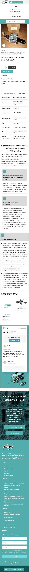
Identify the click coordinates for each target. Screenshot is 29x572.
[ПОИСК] (26, 21)
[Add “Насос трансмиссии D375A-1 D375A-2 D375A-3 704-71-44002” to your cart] (24, 301)
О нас (5, 467)
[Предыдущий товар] (2, 86)
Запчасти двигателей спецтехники (14, 483)
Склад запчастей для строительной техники (12, 52)
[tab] (10, 93)
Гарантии (6, 473)
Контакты (6, 471)
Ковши (6, 487)
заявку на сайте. (10, 161)
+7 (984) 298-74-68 (14, 160)
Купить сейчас (7, 71)
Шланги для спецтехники (11, 489)
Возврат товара (8, 475)
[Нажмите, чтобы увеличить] (3, 45)
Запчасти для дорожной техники (13, 496)
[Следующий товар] (5, 86)
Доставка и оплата (9, 469)
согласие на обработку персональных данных (14, 552)
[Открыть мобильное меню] (2, 21)
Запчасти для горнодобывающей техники (13, 504)
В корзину (12, 67)
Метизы (6, 492)
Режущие (6, 494)
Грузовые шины (8, 502)
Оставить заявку (17, 2)
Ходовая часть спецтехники (12, 485)
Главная (3, 50)
